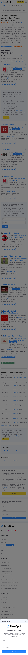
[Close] (26, 621)
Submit (14, 652)
